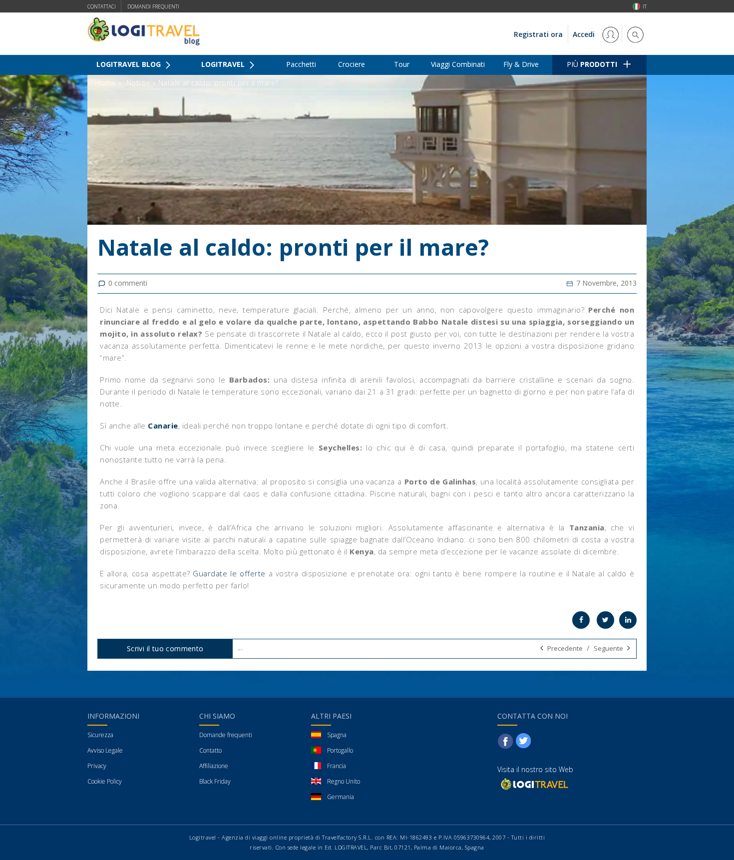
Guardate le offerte (229, 573)
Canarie (163, 425)
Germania (340, 797)
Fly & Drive (521, 64)
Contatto (210, 750)
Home (105, 82)
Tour (401, 64)
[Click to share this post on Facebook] (581, 620)
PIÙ (592, 64)
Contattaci (101, 6)
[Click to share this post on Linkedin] (628, 620)
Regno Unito (343, 781)
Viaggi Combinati (458, 64)
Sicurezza (100, 735)
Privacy (96, 766)
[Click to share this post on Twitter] (605, 620)
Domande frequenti (225, 735)
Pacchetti (301, 64)
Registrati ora (538, 34)
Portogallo (340, 750)
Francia (336, 766)
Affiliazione (213, 766)
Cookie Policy (104, 781)
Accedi (585, 34)
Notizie (138, 82)
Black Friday (215, 781)
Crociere (351, 64)
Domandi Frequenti (153, 6)
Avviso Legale (105, 750)
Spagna (337, 735)
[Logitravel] (533, 783)
